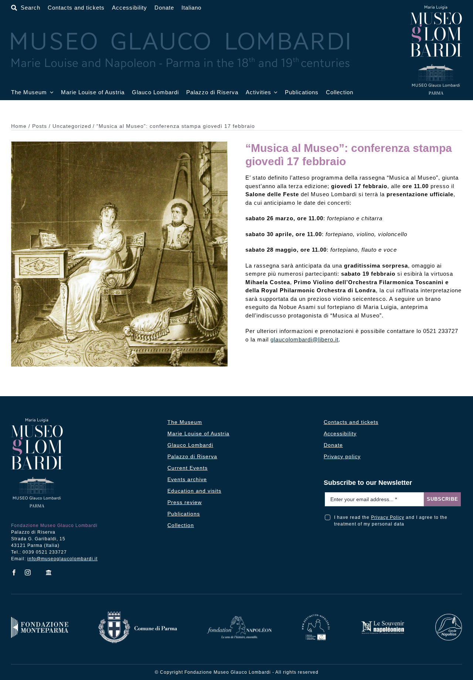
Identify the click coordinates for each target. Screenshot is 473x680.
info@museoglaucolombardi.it (62, 558)
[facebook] (14, 572)
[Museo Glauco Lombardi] (436, 8)
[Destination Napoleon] (316, 616)
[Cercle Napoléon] (448, 616)
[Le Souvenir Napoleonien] (382, 622)
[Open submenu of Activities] (274, 92)
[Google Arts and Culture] (49, 572)
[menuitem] (191, 8)
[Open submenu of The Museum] (50, 92)
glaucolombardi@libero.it (304, 339)
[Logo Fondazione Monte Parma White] (39, 619)
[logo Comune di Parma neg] (137, 614)
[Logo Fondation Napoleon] (239, 618)
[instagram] (28, 572)
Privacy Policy (387, 517)
